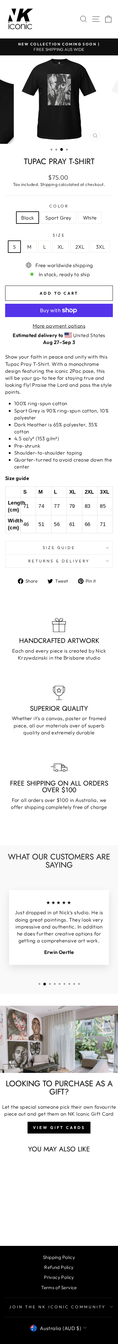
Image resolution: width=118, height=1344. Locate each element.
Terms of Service (59, 1287)
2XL (79, 246)
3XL (100, 246)
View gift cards (59, 1127)
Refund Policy (59, 1267)
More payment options (59, 326)
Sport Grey (58, 217)
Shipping (48, 184)
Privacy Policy (59, 1277)
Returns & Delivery (59, 560)
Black (27, 217)
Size (59, 235)
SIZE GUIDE (59, 547)
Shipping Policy (59, 1257)
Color (59, 206)
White (90, 217)
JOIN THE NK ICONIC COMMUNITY (57, 1306)
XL (60, 246)
